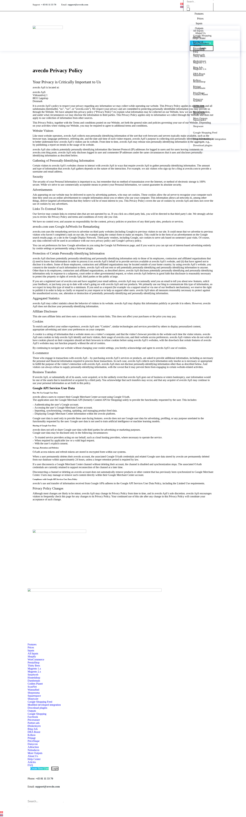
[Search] (188, 9)
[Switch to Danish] (181, 4)
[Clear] (188, 6)
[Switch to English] (181, 7)
